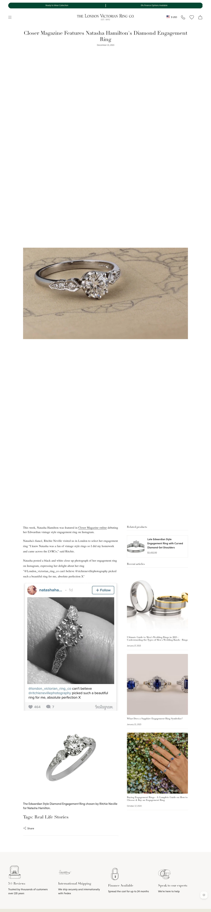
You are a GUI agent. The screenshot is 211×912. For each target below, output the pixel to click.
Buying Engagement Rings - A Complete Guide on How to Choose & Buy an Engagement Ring (157, 798)
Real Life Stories (51, 817)
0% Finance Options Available (154, 5)
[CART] (200, 17)
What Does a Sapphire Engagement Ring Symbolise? (155, 719)
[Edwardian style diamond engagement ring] (70, 756)
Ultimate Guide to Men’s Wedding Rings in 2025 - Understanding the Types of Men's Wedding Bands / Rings (157, 638)
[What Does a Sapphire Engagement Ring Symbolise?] (157, 684)
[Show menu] (10, 17)
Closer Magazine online (92, 527)
